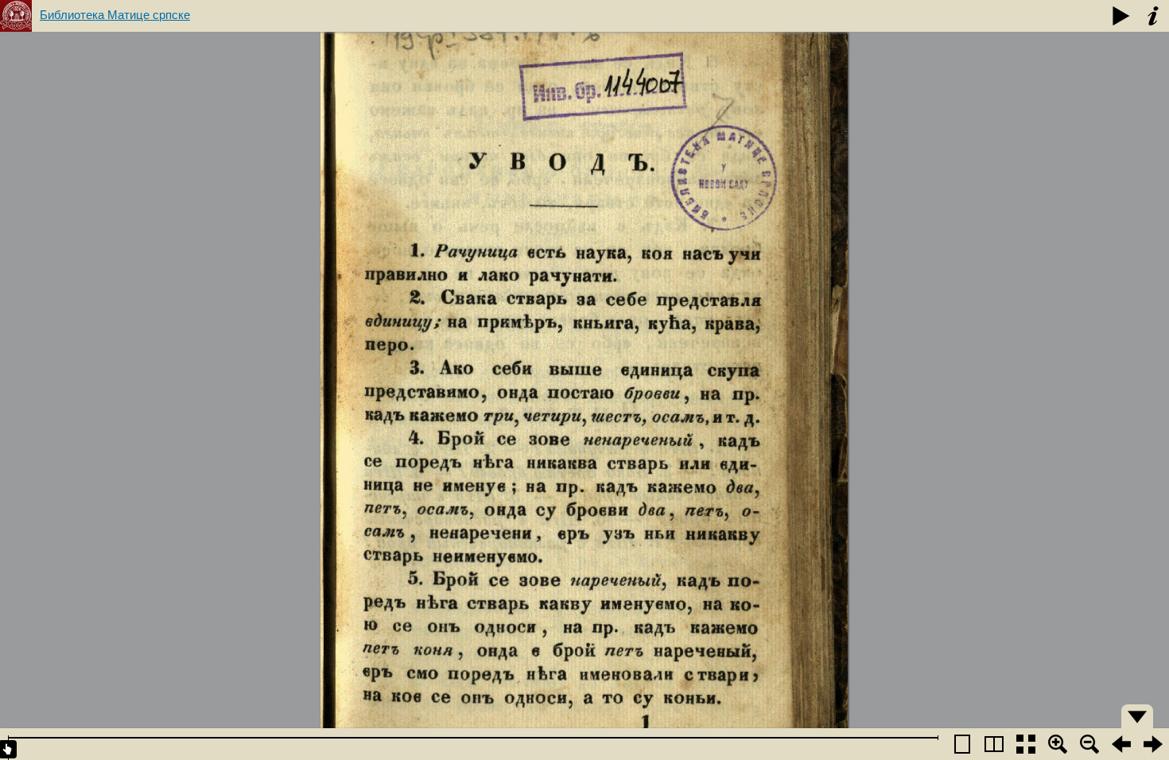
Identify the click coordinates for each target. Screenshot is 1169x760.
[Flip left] (1121, 744)
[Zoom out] (1089, 744)
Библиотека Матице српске (115, 14)
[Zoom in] (1058, 744)
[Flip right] (1153, 744)
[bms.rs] (16, 16)
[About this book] (1153, 16)
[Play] (1121, 16)
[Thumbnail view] (1026, 744)
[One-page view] (962, 744)
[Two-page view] (994, 744)
